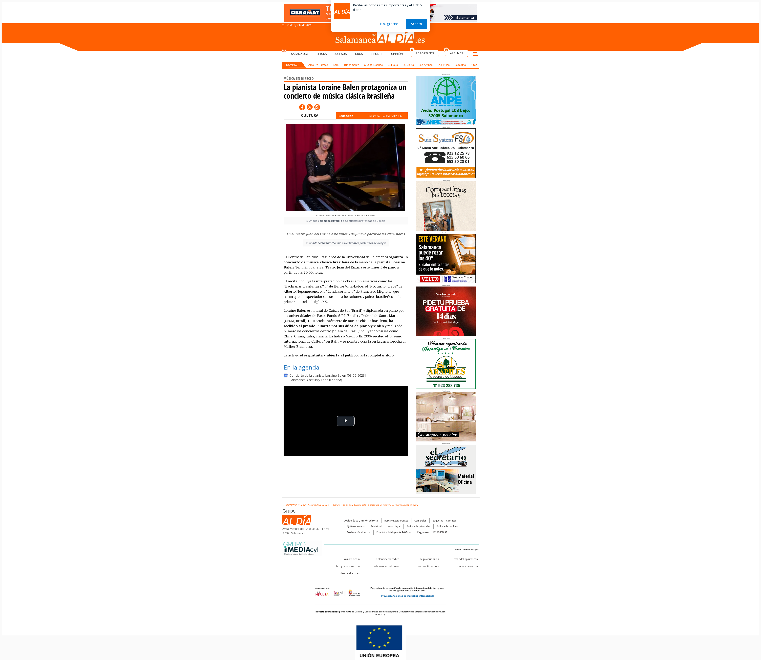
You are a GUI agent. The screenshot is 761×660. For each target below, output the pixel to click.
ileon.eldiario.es (350, 573)
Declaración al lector (358, 532)
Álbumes (456, 53)
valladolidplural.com (466, 559)
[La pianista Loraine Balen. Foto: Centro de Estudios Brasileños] (345, 168)
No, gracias (389, 24)
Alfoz (474, 64)
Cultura (321, 54)
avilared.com (352, 559)
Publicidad (376, 526)
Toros (358, 54)
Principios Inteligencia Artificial (394, 532)
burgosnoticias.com (348, 566)
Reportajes (425, 53)
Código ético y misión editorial (361, 520)
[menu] (476, 54)
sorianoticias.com (428, 566)
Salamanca (299, 54)
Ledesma (460, 64)
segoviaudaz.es (429, 559)
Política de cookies (447, 526)
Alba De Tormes (318, 64)
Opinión (397, 54)
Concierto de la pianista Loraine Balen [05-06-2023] (328, 375)
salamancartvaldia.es (386, 566)
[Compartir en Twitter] (309, 107)
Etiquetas (438, 520)
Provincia (292, 64)
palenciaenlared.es (387, 559)
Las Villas (444, 64)
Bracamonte (351, 64)
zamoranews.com (468, 566)
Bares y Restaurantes (396, 520)
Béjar (336, 64)
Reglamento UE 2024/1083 (432, 532)
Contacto (451, 520)
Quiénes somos (356, 526)
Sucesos (340, 54)
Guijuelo (393, 64)
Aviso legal (394, 526)
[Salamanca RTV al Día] (381, 37)
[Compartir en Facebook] (302, 107)
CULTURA (309, 115)
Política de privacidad (418, 526)
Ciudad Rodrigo (373, 64)
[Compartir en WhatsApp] (317, 107)
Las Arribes (426, 64)
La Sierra (408, 64)
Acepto (416, 24)
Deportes (377, 54)
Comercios (420, 520)
